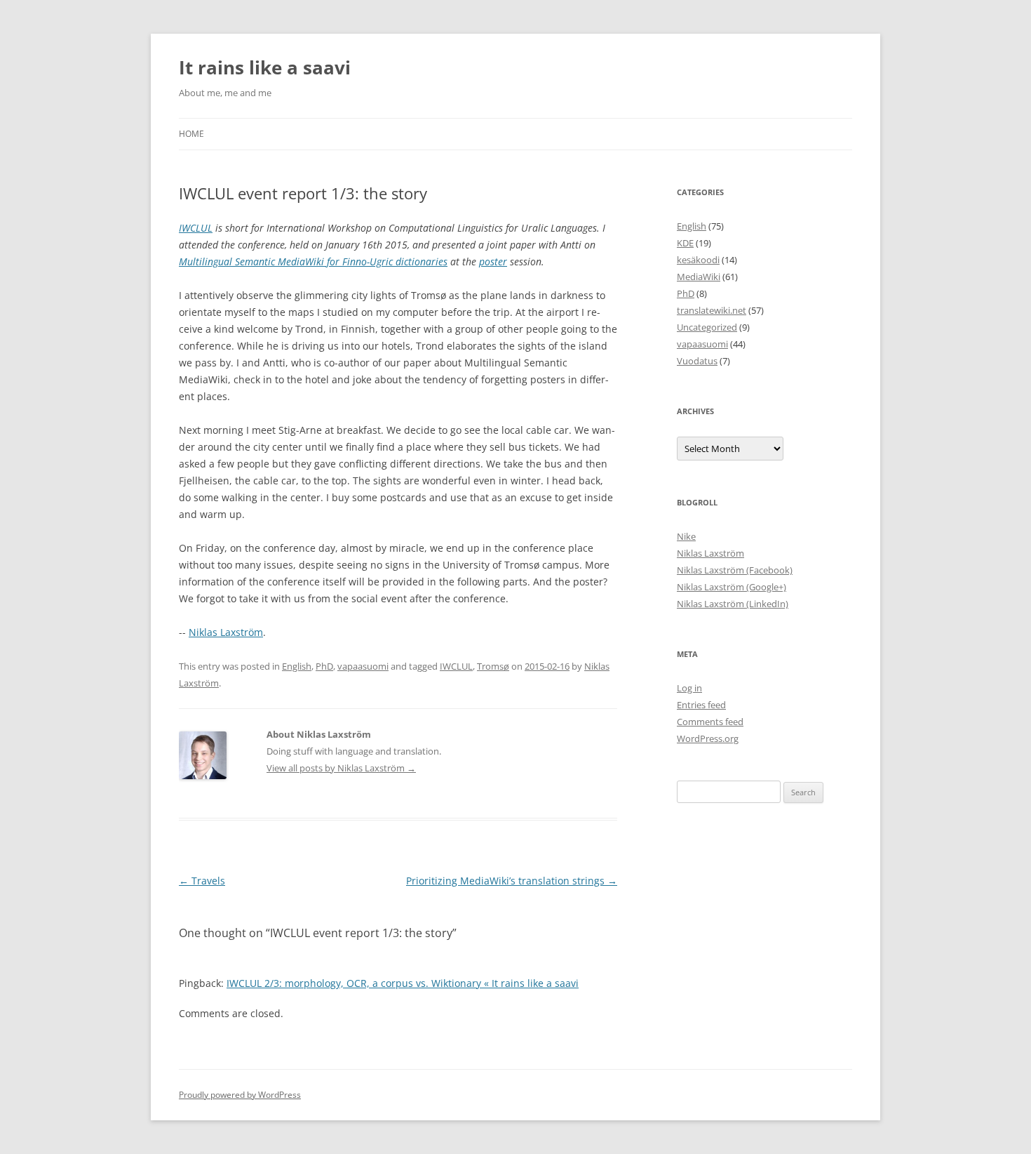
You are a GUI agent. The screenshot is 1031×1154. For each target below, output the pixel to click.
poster (493, 261)
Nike (686, 536)
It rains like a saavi (265, 67)
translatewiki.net (711, 310)
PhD (324, 666)
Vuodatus (697, 360)
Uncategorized (707, 327)
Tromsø (493, 666)
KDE (685, 243)
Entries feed (701, 704)
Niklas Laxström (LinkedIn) (732, 603)
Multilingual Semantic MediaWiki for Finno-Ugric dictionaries (313, 261)
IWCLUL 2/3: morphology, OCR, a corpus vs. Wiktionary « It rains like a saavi (403, 983)
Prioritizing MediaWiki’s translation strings (511, 880)
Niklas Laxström (226, 632)
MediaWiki (698, 276)
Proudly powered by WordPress (240, 1095)
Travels (202, 880)
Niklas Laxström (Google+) (731, 587)
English (296, 666)
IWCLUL (196, 227)
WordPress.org (708, 738)
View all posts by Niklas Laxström (341, 768)
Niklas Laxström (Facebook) (735, 570)
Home (191, 134)
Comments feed (710, 721)
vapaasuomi (363, 666)
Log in (689, 688)
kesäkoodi (698, 259)
